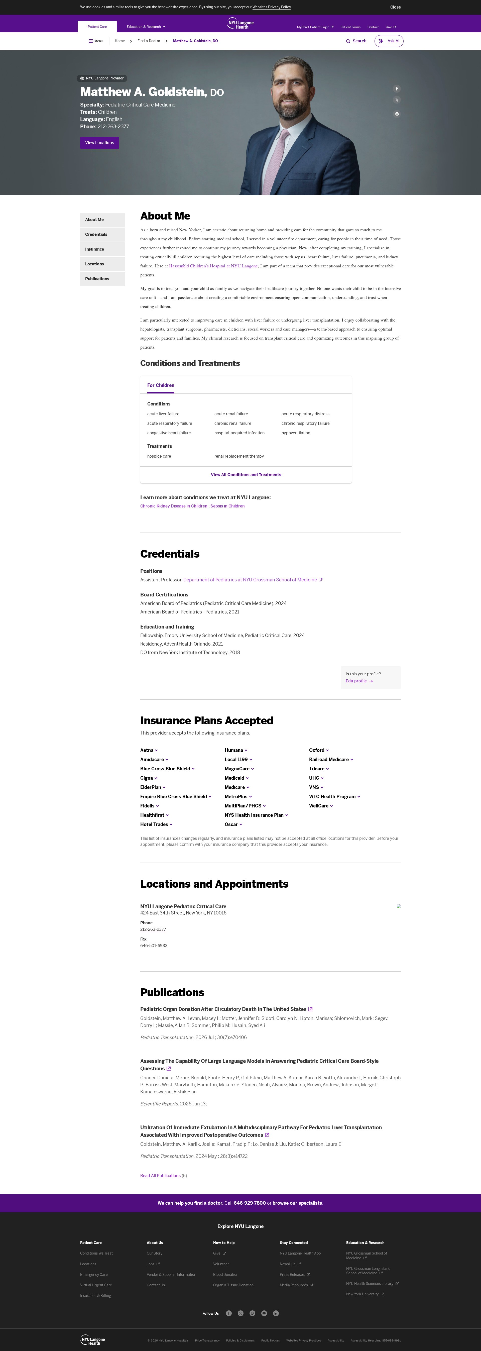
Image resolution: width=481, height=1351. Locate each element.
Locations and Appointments (214, 884)
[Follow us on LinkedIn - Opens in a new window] (276, 1313)
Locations (94, 264)
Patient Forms (350, 27)
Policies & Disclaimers (240, 1340)
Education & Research (144, 27)
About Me (94, 219)
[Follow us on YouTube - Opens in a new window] (264, 1313)
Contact (373, 27)
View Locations (99, 142)
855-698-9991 (391, 1340)
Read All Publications (163, 1175)
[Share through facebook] (397, 89)
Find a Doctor (149, 41)
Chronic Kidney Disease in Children (173, 506)
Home (120, 41)
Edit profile (356, 681)
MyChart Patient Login (313, 27)
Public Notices (270, 1340)
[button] (395, 7)
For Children (160, 385)
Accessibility (336, 1340)
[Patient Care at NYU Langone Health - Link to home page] (240, 23)
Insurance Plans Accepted (206, 720)
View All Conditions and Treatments (246, 474)
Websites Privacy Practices (303, 1340)
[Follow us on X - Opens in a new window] (241, 1313)
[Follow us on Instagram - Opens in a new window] (252, 1313)
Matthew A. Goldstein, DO (195, 41)
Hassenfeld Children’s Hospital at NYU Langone (213, 266)
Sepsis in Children (227, 506)
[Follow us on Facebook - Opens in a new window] (229, 1313)
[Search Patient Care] (348, 41)
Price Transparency (207, 1340)
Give (389, 27)
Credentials (96, 234)
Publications (97, 278)
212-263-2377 (113, 127)
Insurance (94, 249)
